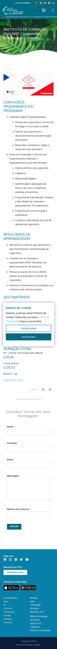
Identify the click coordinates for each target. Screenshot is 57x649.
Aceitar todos (28, 337)
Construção (9, 611)
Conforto (8, 608)
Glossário (34, 608)
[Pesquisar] (53, 10)
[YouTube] (27, 559)
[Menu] (43, 10)
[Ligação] (13, 10)
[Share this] (42, 389)
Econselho (35, 619)
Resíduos (8, 618)
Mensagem (13, 475)
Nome (11, 426)
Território (8, 622)
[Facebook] (5, 559)
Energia (7, 615)
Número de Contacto (19, 509)
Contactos (35, 626)
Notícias (34, 597)
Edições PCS (36, 623)
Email (10, 459)
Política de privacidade (40, 630)
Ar (5, 604)
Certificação (35, 604)
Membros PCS (37, 611)
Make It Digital (34, 645)
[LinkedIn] (15, 559)
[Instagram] (10, 559)
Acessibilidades (11, 597)
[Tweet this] (49, 389)
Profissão (12, 443)
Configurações (28, 328)
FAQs (32, 601)
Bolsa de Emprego (39, 616)
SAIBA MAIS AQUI (13, 380)
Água (6, 601)
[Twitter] (21, 559)
